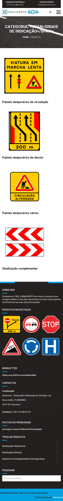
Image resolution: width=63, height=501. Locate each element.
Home (26, 37)
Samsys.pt (58, 497)
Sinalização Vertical (12, 452)
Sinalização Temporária (13, 446)
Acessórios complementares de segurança (23, 459)
